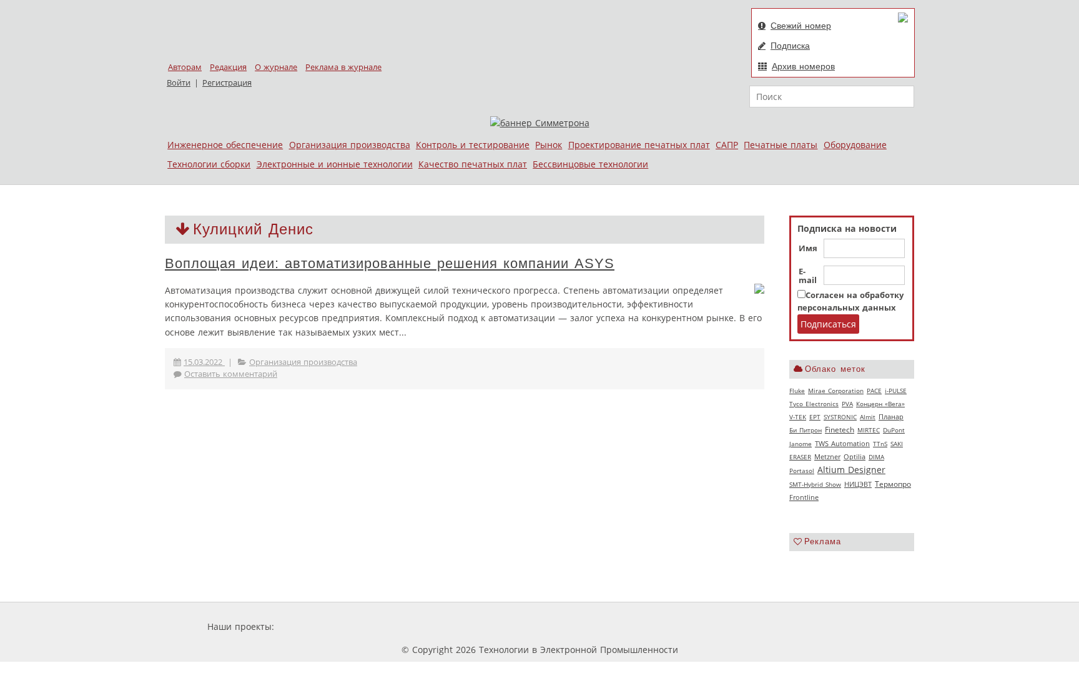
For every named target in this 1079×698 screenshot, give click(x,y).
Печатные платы (780, 145)
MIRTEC (868, 430)
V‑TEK (797, 416)
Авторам (185, 67)
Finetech (839, 429)
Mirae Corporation (836, 390)
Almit (867, 416)
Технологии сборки (208, 164)
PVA (847, 403)
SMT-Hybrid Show (815, 484)
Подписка (790, 45)
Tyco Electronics (814, 403)
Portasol (801, 470)
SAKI (896, 443)
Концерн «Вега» (880, 403)
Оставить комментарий (230, 374)
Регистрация (227, 82)
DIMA (876, 456)
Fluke (797, 390)
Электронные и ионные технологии (335, 164)
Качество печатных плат (472, 164)
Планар (891, 416)
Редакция (228, 67)
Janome (800, 443)
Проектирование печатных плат (639, 145)
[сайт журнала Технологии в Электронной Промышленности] (396, 626)
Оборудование (855, 145)
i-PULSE (896, 390)
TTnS (880, 443)
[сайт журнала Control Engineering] (669, 626)
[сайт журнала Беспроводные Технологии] (587, 626)
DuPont (894, 430)
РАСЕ (874, 390)
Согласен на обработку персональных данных (850, 301)
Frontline (804, 497)
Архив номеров (803, 66)
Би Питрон (805, 430)
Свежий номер (801, 25)
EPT (814, 416)
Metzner (827, 456)
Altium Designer (851, 470)
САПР (727, 145)
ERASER (800, 456)
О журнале (276, 67)
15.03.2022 (204, 362)
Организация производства (349, 145)
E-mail (808, 276)
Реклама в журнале (343, 67)
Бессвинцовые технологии (590, 164)
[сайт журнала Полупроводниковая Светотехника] (489, 626)
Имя (808, 248)
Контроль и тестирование (473, 145)
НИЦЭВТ (858, 484)
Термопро (893, 484)
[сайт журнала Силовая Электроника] (317, 626)
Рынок (548, 145)
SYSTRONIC (840, 416)
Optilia (854, 456)
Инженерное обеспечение (225, 145)
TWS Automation (842, 443)
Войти (178, 82)
